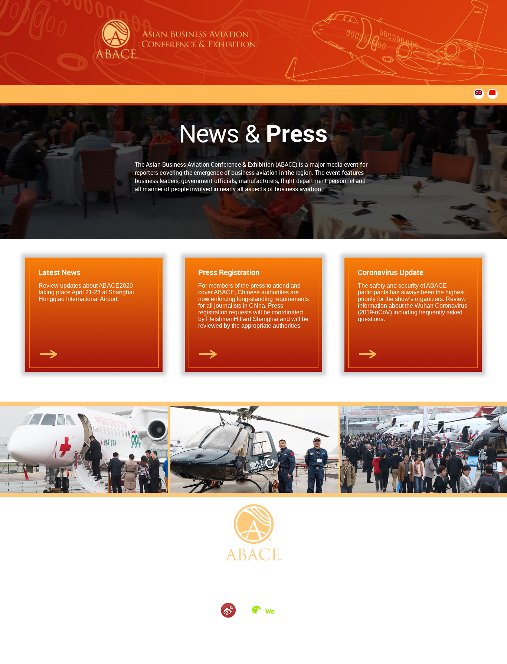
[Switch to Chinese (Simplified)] (492, 92)
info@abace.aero (295, 584)
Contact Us (237, 631)
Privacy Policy (267, 631)
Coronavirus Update (390, 272)
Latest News (59, 272)
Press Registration (228, 272)
